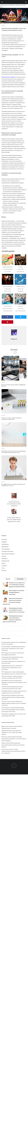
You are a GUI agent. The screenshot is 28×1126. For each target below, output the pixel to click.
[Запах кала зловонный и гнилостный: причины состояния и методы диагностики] (5, 602)
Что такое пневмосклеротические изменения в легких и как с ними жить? (13, 751)
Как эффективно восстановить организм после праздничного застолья (13, 484)
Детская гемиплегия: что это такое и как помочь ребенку (12, 732)
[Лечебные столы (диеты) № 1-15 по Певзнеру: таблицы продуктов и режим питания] (5, 586)
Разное (3, 25)
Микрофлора (5, 546)
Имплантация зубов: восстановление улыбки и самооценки (14, 503)
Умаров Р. (14, 339)
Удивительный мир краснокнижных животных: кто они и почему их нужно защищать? (14, 738)
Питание (4, 556)
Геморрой (4, 542)
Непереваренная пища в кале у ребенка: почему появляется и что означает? (16, 610)
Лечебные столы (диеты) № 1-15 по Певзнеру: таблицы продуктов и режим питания (17, 584)
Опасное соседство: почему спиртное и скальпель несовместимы (12, 418)
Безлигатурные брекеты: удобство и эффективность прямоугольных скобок (14, 518)
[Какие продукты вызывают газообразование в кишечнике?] (5, 594)
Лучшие (8, 579)
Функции (4, 570)
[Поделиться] (7, 317)
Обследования (6, 549)
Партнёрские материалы (8, 553)
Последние (20, 579)
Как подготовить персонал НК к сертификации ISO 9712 (13, 385)
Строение (4, 565)
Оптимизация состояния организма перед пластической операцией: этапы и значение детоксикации (13, 709)
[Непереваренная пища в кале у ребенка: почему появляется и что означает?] (5, 612)
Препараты (5, 558)
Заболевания (5, 544)
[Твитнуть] (20, 317)
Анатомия (4, 539)
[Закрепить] (7, 322)
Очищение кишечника (7, 551)
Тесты (3, 568)
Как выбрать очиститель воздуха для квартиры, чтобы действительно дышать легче (14, 451)
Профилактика (5, 561)
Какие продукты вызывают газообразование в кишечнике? (16, 592)
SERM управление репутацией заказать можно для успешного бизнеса (13, 745)
